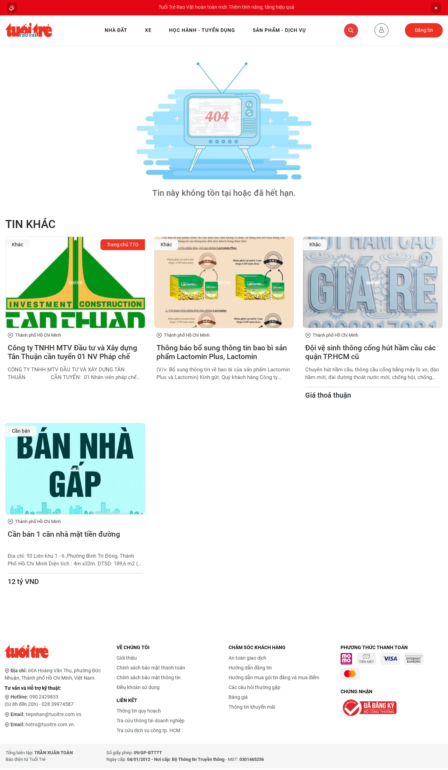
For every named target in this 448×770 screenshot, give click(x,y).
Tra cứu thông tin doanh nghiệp (150, 720)
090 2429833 (43, 697)
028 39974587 (58, 704)
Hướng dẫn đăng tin (250, 668)
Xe (148, 30)
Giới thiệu (127, 658)
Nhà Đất (116, 30)
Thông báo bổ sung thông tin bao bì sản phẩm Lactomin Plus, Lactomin (221, 352)
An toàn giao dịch (247, 658)
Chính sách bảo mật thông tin (149, 677)
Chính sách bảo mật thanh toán (151, 668)
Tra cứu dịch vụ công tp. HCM (148, 730)
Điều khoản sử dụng (138, 687)
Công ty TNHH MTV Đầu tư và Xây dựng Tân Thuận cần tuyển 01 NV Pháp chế (72, 352)
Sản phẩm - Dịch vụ (279, 30)
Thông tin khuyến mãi (252, 707)
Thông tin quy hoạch (139, 711)
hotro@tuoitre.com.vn (50, 724)
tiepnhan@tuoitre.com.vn (53, 714)
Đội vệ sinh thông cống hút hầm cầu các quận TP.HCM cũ (370, 352)
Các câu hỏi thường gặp (254, 687)
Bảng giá (238, 697)
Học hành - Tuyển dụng (202, 30)
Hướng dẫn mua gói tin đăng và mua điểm (274, 677)
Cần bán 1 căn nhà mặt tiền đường (64, 534)
